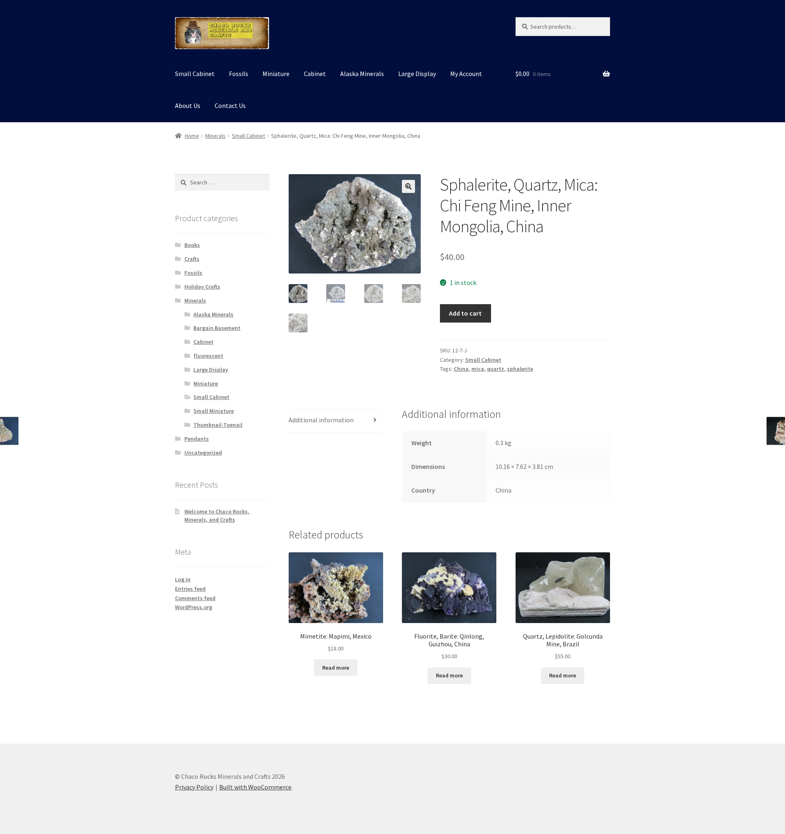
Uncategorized (203, 452)
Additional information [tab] (321, 420)
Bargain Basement (216, 328)
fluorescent (208, 355)
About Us (187, 105)
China (461, 368)
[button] (408, 186)
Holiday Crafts (202, 286)
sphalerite (520, 368)
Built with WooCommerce (255, 787)
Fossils (238, 74)
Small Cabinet (195, 74)
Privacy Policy (194, 787)
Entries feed (190, 588)
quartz (495, 368)
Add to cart (465, 313)
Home (192, 135)
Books (192, 245)
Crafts (192, 258)
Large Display (417, 74)
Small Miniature (213, 411)
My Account (466, 74)
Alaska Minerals (362, 74)
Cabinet (315, 74)
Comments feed (195, 598)
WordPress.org (193, 607)
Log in (183, 579)
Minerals (215, 135)
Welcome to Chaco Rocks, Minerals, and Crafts (216, 515)
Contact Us (230, 105)
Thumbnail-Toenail (217, 424)
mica (477, 368)
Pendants (196, 438)
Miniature (275, 74)
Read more (335, 667)
